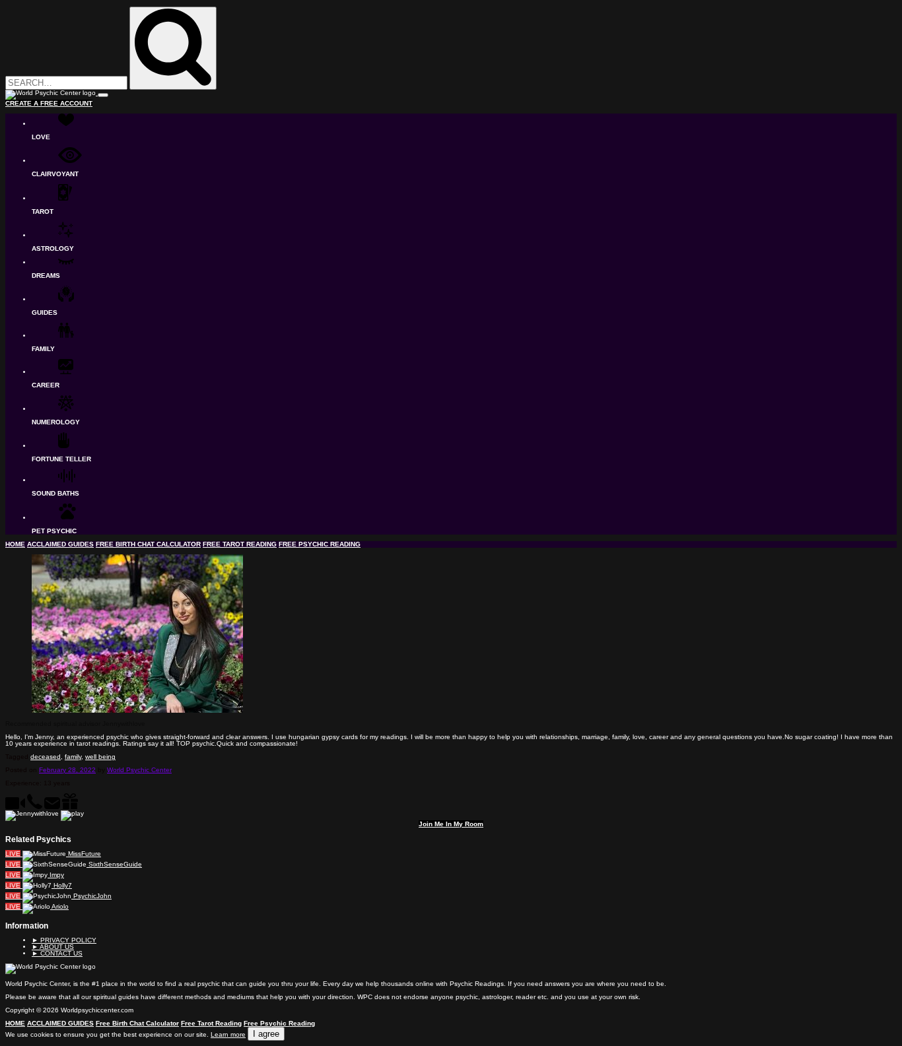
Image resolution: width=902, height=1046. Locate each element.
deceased (45, 756)
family (73, 756)
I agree (266, 1034)
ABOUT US (53, 946)
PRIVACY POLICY (64, 940)
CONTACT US (57, 953)
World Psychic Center (139, 769)
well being (100, 756)
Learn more (228, 1034)
